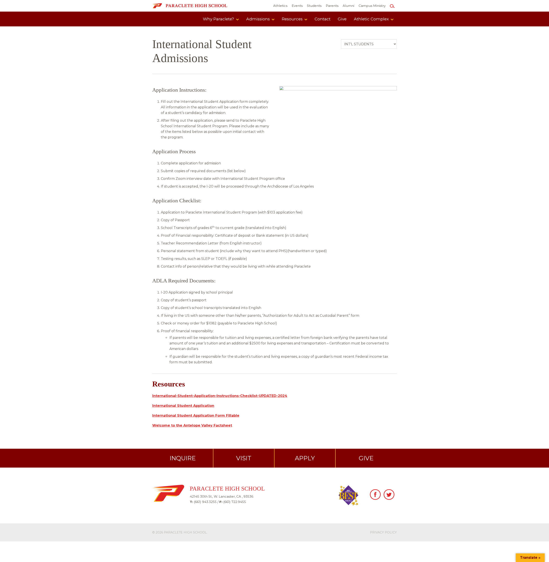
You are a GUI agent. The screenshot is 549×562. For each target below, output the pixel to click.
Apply (305, 458)
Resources (293, 19)
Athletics (280, 6)
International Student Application (183, 406)
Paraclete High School (185, 532)
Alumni (348, 6)
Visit (243, 458)
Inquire (183, 458)
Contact (322, 19)
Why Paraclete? (219, 19)
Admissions (258, 19)
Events (297, 6)
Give (342, 19)
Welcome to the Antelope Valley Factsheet (192, 425)
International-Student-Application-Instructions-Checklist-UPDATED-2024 (219, 396)
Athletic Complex (372, 19)
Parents (332, 6)
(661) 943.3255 (205, 502)
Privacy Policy (383, 532)
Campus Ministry (372, 6)
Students (314, 6)
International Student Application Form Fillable (195, 416)
